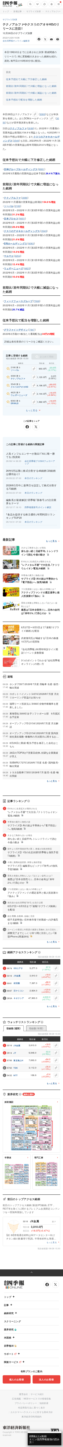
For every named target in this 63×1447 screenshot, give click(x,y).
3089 (42, 114)
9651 (22, 218)
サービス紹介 (37, 1394)
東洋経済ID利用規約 (32, 1416)
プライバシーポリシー (26, 1403)
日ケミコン (19, 990)
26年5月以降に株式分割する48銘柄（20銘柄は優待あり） (31, 472)
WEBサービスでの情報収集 (37, 1398)
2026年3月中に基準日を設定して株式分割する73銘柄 (31, 487)
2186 (17, 206)
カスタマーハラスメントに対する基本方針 (31, 1412)
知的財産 (43, 1403)
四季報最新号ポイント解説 (38, 507)
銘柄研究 (9, 1313)
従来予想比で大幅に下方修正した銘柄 (26, 79)
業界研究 (9, 1329)
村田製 (17, 983)
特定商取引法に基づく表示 (31, 1407)
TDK (15, 1067)
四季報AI (9, 1345)
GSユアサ (18, 968)
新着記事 (17, 11)
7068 (36, 301)
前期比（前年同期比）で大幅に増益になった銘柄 (31, 86)
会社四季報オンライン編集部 (16, 40)
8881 (41, 169)
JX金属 (17, 975)
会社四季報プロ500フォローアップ (40, 462)
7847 (32, 329)
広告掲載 (16, 1398)
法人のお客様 (46, 1379)
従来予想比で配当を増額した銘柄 (24, 99)
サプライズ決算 (33, 11)
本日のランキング (33, 478)
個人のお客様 (16, 1379)
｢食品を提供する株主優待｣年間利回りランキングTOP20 (30, 516)
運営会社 (23, 1394)
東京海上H (18, 1060)
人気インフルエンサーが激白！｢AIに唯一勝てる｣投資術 (30, 455)
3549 (16, 140)
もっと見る (31, 410)
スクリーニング (12, 1321)
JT (14, 1052)
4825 (27, 268)
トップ (6, 11)
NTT (15, 1075)
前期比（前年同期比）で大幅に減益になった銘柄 (31, 92)
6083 (31, 243)
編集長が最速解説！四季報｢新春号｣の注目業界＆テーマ (31, 501)
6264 (17, 256)
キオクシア (19, 998)
